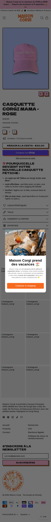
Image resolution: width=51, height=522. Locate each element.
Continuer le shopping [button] (25, 286)
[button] (8, 232)
